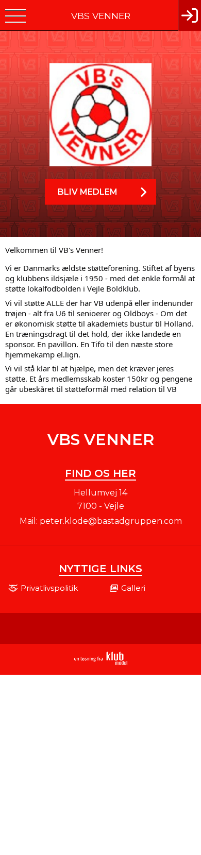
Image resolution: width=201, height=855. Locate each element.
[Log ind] (189, 15)
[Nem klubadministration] (100, 662)
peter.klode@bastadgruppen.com (111, 521)
